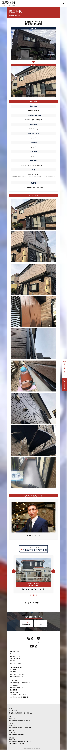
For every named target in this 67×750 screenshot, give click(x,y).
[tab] (30, 595)
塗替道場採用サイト (16, 687)
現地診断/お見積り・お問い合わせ (20, 683)
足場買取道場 (14, 692)
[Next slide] (53, 571)
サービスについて (15, 658)
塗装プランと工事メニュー (17, 674)
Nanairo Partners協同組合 (18, 697)
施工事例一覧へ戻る (32, 603)
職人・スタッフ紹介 (16, 663)
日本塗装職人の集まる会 (17, 694)
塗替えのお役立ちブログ (17, 676)
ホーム (12, 654)
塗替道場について (15, 656)
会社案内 (12, 661)
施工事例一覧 (14, 669)
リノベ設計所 (14, 685)
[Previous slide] (14, 571)
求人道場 (12, 690)
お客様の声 (13, 672)
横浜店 (11, 738)
